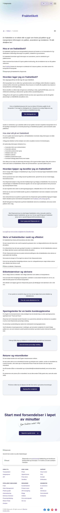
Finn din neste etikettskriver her (30, 300)
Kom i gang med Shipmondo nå (30, 221)
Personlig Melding (8, 498)
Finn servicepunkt (26, 498)
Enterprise (43, 495)
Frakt (4, 485)
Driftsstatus (43, 479)
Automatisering (7, 493)
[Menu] (55, 3)
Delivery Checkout (8, 495)
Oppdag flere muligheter (30, 389)
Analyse (5, 503)
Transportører (6, 472)
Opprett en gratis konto (28, 433)
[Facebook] (44, 510)
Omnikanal (43, 490)
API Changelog (26, 490)
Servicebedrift (44, 493)
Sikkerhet (24, 509)
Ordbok (9, 31)
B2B (41, 488)
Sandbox (24, 479)
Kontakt (42, 477)
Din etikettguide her (30, 114)
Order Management (8, 488)
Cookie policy (6, 511)
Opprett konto (25, 474)
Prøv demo (25, 477)
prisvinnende (35, 458)
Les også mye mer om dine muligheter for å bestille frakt (18, 231)
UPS (40, 198)
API (4, 477)
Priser (23, 472)
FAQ (41, 474)
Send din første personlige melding (30, 344)
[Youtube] (52, 510)
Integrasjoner (6, 474)
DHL (48, 198)
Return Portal (6, 500)
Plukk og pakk (7, 490)
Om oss (24, 500)
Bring (43, 198)
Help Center (43, 472)
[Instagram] (56, 510)
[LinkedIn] (48, 510)
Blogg (23, 493)
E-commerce (43, 485)
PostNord (8, 66)
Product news (25, 488)
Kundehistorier (26, 485)
